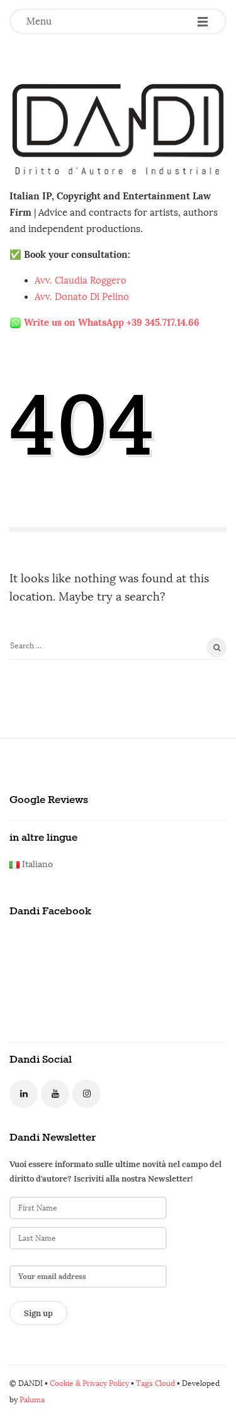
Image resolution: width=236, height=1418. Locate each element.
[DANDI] (118, 129)
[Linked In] (23, 1094)
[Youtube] (55, 1094)
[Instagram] (86, 1094)
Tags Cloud (155, 1383)
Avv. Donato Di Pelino (82, 296)
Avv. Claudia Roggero (80, 280)
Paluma (32, 1399)
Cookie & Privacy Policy (89, 1383)
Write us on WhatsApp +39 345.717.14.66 (111, 322)
